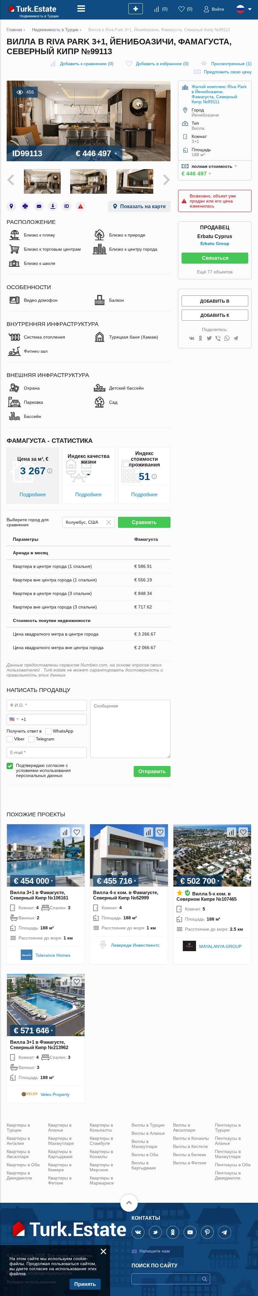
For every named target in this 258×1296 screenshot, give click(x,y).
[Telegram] (236, 338)
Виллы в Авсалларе (184, 1127)
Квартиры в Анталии (18, 1141)
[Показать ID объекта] (66, 206)
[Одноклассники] (200, 338)
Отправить (152, 771)
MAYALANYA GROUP (220, 946)
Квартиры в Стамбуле (101, 1141)
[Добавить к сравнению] (65, 832)
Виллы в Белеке (189, 1154)
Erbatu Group (214, 243)
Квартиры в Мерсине (101, 1167)
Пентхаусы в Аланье (228, 1141)
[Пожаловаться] (80, 206)
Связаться (215, 258)
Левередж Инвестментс (135, 945)
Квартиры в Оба (23, 1164)
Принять (85, 1284)
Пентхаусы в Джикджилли (228, 1175)
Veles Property (55, 1094)
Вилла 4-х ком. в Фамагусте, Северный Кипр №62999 (125, 895)
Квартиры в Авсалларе (18, 1154)
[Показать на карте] (11, 206)
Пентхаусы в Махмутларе (228, 1154)
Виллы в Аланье (148, 1133)
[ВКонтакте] (191, 338)
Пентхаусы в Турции (228, 1127)
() (165, 8)
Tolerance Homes (53, 955)
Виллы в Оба (145, 1154)
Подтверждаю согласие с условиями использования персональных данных (43, 770)
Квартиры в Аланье (59, 1127)
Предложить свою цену (228, 71)
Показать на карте (143, 206)
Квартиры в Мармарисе (102, 1180)
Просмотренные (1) (231, 63)
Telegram (45, 738)
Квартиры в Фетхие (59, 1180)
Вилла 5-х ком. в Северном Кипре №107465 (207, 896)
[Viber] (218, 338)
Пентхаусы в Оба (232, 1164)
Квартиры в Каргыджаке (60, 1154)
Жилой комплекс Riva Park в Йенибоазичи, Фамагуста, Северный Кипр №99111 (219, 94)
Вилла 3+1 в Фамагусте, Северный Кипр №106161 (39, 895)
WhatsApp (63, 731)
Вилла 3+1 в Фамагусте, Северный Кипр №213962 (39, 1044)
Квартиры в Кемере (59, 1167)
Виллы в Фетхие (189, 1162)
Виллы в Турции (148, 1125)
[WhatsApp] (227, 338)
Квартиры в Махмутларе (61, 1141)
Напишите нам (154, 1250)
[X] (209, 338)
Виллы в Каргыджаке (144, 1165)
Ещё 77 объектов (215, 271)
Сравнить (144, 522)
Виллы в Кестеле (190, 1146)
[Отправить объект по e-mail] (39, 206)
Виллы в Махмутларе (144, 1144)
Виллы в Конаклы (191, 1138)
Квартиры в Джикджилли (19, 1175)
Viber (19, 738)
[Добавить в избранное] (76, 832)
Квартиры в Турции (18, 1127)
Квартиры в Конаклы (101, 1154)
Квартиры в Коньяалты (101, 1127)
